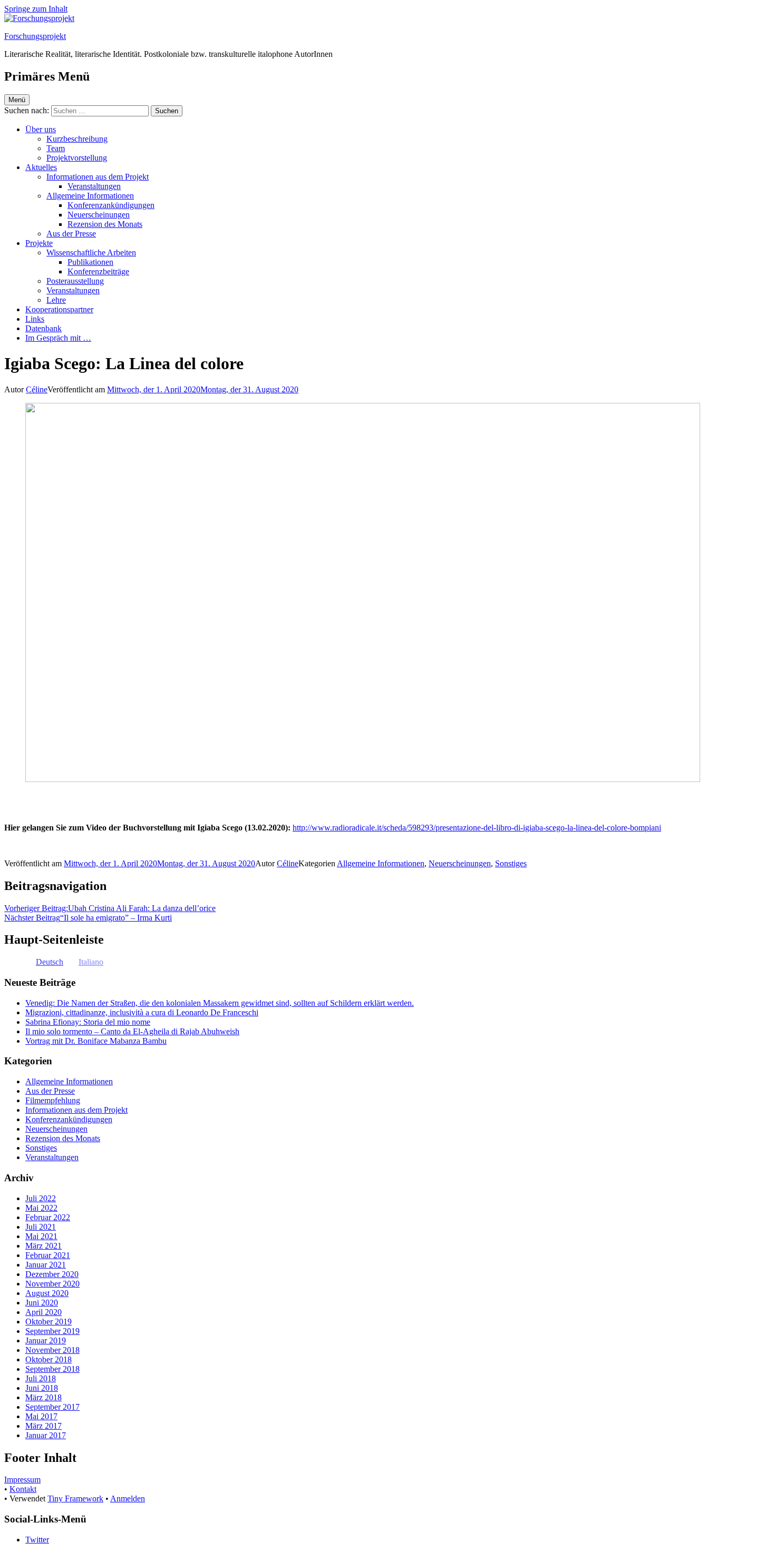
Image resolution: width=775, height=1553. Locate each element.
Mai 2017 (41, 1416)
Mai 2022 (41, 1207)
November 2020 (52, 1283)
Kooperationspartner (59, 309)
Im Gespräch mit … (58, 337)
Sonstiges (511, 863)
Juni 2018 (41, 1387)
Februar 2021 (47, 1255)
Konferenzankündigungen (110, 205)
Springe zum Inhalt (35, 8)
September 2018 (52, 1368)
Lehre (56, 299)
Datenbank (43, 328)
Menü (16, 100)
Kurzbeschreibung (77, 138)
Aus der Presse (71, 233)
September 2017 (52, 1406)
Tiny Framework (75, 1498)
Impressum (22, 1479)
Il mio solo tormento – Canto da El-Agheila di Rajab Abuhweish (132, 1031)
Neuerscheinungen (98, 214)
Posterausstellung (75, 280)
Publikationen (90, 262)
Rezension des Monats (104, 224)
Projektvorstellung (76, 157)
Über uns (40, 129)
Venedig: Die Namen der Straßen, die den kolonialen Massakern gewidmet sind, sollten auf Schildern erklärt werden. (219, 1002)
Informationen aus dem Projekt (97, 176)
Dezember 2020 (52, 1274)
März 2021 (43, 1245)
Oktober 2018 (48, 1359)
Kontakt (22, 1489)
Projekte (39, 243)
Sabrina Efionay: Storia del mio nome (87, 1021)
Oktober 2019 (48, 1321)
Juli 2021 (40, 1226)
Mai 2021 (41, 1236)
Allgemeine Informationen (90, 195)
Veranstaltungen (94, 186)
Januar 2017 (45, 1435)
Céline (36, 389)
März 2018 (43, 1397)
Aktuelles (41, 167)
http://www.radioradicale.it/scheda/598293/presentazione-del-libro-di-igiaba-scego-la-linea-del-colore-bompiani (477, 827)
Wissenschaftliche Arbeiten (91, 252)
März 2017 (43, 1425)
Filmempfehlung (52, 1100)
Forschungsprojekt (35, 36)
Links (34, 318)
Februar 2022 (47, 1217)
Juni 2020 (41, 1302)
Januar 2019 (45, 1340)
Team (55, 148)
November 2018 (52, 1350)
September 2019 (52, 1331)
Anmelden (127, 1498)
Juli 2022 (40, 1198)
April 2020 (43, 1312)
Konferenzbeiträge (98, 271)
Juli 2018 (40, 1378)
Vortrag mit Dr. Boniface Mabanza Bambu (96, 1040)
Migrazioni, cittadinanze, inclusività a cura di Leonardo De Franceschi (141, 1012)
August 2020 (47, 1293)
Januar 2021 (45, 1264)
